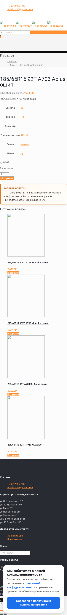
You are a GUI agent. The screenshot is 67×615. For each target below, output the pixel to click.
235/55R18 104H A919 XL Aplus (24, 444)
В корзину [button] (13, 272)
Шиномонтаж (15, 539)
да (21, 153)
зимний (24, 144)
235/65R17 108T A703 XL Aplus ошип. (28, 262)
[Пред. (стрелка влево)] (1, 614)
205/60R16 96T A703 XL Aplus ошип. (27, 384)
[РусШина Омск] (31, 26)
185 (22, 117)
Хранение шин (15, 535)
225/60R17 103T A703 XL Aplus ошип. (28, 323)
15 (21, 126)
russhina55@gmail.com (20, 9)
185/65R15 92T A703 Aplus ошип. (25, 65)
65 (21, 107)
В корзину (7, 178)
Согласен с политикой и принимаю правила (33, 602)
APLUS (30, 93)
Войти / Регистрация (19, 15)
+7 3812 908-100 (16, 5)
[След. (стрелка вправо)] (5, 614)
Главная (12, 61)
